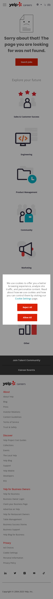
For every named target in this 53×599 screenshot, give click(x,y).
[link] (23, 298)
